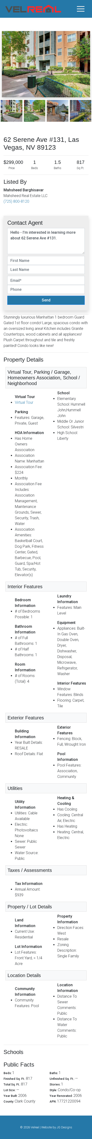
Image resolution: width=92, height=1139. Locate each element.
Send (46, 300)
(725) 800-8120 (16, 201)
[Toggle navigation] (80, 8)
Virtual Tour (24, 402)
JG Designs (64, 1127)
